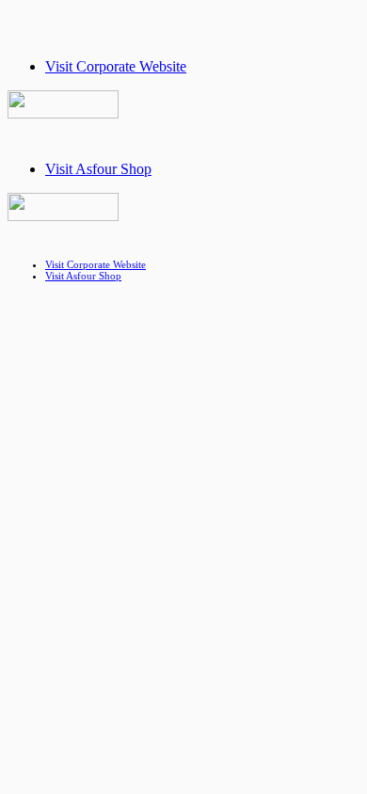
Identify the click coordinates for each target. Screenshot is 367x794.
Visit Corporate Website (115, 66)
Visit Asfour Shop (98, 169)
